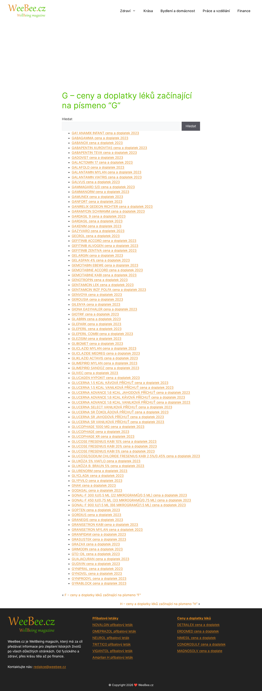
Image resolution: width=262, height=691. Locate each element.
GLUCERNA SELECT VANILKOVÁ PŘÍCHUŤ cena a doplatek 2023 (122, 407)
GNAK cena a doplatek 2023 (94, 485)
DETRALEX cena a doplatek (198, 625)
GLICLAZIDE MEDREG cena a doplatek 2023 (106, 353)
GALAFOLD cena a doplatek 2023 (98, 167)
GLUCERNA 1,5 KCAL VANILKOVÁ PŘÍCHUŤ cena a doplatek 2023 (123, 387)
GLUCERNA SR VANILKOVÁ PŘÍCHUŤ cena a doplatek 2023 (118, 422)
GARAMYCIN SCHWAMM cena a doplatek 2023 (108, 211)
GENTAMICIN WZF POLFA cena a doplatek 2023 (109, 290)
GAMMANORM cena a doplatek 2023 (100, 192)
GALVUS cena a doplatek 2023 (96, 182)
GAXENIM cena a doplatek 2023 (96, 226)
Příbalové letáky (105, 618)
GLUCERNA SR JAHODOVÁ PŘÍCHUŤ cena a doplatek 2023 (118, 417)
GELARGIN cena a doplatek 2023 (97, 255)
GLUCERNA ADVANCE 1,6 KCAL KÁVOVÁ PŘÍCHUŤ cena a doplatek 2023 (128, 397)
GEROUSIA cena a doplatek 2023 (97, 299)
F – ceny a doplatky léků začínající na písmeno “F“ (103, 595)
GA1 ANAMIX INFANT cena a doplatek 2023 (105, 133)
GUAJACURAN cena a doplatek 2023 (100, 559)
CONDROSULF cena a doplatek (201, 644)
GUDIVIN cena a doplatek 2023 (96, 564)
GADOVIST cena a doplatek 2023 (97, 158)
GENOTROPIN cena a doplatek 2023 (100, 280)
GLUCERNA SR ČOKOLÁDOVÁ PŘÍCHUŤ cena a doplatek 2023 (120, 412)
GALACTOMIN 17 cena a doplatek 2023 (102, 162)
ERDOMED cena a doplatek (198, 631)
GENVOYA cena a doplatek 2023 (97, 295)
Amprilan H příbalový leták (112, 657)
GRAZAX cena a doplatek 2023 (96, 544)
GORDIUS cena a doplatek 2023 (96, 515)
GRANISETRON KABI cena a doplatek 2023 (105, 525)
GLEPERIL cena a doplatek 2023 (97, 329)
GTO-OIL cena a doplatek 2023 (96, 554)
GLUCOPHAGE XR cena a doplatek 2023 (103, 436)
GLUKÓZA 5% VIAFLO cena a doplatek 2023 (106, 461)
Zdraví (125, 11)
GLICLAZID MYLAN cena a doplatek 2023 (104, 348)
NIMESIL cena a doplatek (196, 638)
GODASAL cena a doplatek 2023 (97, 490)
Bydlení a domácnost (178, 11)
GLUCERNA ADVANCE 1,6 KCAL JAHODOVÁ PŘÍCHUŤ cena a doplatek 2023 (131, 392)
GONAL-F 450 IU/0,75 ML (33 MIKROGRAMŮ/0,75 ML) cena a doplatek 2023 (131, 500)
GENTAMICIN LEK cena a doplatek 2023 (103, 285)
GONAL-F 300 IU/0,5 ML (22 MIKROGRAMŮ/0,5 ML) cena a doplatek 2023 (129, 495)
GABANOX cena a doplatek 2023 (97, 143)
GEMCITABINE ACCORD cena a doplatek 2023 (107, 270)
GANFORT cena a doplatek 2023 (97, 201)
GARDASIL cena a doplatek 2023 (97, 221)
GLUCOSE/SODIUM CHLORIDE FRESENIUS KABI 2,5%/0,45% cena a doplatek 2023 (136, 456)
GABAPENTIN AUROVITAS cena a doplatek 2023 (109, 148)
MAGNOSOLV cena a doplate (199, 651)
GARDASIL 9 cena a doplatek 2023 (99, 216)
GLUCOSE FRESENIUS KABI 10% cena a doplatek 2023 (114, 441)
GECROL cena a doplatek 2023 (96, 236)
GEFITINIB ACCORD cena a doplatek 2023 (104, 241)
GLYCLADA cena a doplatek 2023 (98, 476)
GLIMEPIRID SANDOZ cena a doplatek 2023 (105, 368)
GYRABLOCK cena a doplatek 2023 (99, 583)
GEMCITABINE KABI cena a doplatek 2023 (104, 275)
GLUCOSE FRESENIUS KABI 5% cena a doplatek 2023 (113, 451)
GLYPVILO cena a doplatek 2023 (97, 481)
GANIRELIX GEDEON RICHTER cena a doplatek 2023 (112, 206)
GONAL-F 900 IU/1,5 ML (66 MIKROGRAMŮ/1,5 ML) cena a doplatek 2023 (129, 505)
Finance (243, 11)
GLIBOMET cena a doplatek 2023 (97, 344)
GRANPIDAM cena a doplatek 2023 (99, 534)
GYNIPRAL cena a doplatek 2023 (97, 569)
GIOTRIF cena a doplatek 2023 (95, 314)
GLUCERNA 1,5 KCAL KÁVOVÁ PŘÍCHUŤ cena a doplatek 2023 (120, 383)
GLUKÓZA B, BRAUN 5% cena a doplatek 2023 (108, 466)
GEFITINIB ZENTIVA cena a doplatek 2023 (104, 250)
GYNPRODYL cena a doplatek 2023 (99, 578)
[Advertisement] (131, 50)
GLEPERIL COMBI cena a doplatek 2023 (102, 334)
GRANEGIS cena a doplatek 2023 (97, 520)
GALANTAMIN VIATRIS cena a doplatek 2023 (107, 177)
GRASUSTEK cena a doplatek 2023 (99, 539)
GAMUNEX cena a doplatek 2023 (97, 197)
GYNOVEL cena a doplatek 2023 (97, 573)
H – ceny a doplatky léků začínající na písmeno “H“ (158, 604)
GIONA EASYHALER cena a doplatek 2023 (104, 309)
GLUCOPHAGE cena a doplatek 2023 (100, 432)
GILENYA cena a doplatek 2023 (96, 304)
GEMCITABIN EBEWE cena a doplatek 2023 (105, 265)
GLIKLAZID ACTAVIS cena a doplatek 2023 (105, 358)
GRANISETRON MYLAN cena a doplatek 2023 (107, 529)
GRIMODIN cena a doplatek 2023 (97, 549)
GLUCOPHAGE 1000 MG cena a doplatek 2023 (108, 427)
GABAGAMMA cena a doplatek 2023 (100, 138)
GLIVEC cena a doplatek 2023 (95, 373)
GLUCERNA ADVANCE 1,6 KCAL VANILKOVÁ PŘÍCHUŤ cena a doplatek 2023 (131, 402)
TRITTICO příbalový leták (111, 644)
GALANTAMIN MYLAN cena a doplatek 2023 (106, 172)
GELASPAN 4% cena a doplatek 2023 (101, 260)
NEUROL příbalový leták (110, 638)
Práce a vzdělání (216, 11)
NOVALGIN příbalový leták (112, 625)
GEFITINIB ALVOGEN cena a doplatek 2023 (105, 246)
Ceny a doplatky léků (194, 618)
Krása (148, 11)
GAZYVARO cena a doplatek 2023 (98, 231)
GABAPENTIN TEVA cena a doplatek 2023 (104, 153)
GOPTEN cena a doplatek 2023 (96, 510)
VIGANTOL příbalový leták (112, 651)
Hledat (67, 119)
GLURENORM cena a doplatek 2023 (99, 471)
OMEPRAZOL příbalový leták (114, 631)
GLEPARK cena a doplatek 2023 (96, 324)
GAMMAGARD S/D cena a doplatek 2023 (103, 187)
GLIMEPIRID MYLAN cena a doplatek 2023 (104, 363)
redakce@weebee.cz (50, 667)
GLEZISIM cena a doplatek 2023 (96, 339)
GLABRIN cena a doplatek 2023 (96, 319)
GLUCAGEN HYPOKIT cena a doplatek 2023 (106, 378)
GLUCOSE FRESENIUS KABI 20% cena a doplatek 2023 (114, 446)
